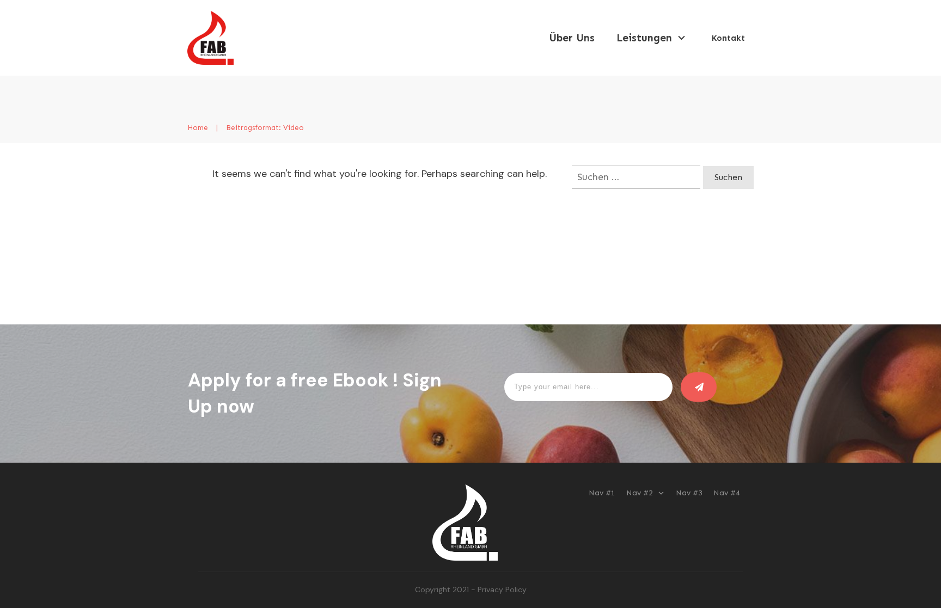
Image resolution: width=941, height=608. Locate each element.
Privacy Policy (502, 589)
